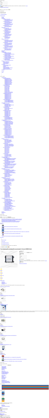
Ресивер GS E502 (7, 90)
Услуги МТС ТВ (5, 36)
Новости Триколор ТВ (6, 61)
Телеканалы (3, 18)
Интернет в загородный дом (8, 174)
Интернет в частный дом (8, 175)
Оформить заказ (8, 417)
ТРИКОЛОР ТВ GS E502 (8, 83)
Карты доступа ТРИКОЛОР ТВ (9, 205)
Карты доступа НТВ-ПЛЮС (8, 207)
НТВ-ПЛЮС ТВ (4, 367)
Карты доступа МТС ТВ (8, 210)
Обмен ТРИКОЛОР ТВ (6, 157)
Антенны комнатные (7, 184)
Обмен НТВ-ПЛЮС (6, 160)
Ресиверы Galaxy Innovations (8, 197)
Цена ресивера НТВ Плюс (8, 43)
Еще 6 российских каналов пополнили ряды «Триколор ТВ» (10, 226)
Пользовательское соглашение (6, 406)
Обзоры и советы (4, 377)
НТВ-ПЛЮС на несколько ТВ (7, 110)
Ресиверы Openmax (7, 194)
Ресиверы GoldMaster (7, 193)
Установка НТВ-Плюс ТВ (5, 372)
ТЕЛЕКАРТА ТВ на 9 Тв (8, 134)
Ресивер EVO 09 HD (7, 127)
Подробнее (1, 314)
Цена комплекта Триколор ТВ (9, 40)
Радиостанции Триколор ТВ (8, 20)
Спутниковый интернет (6, 169)
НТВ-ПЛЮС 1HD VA (8, 104)
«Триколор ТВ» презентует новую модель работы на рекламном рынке (11, 233)
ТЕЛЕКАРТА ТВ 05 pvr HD (8, 121)
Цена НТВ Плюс (5, 42)
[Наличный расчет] (3, 400)
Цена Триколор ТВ (5, 39)
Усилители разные (7, 189)
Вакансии (4, 66)
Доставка (3, 51)
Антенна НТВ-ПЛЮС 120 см (9, 119)
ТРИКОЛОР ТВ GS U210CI (8, 82)
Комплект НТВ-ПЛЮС (6, 103)
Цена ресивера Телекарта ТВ (8, 46)
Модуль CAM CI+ (7, 109)
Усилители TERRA (7, 186)
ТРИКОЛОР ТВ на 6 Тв (8, 96)
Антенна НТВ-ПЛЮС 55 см (8, 117)
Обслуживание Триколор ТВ (7, 52)
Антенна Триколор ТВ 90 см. (4, 304)
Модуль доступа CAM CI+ (8, 128)
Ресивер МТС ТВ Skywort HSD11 (9, 144)
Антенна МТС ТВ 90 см (8, 155)
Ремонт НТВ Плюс (7, 32)
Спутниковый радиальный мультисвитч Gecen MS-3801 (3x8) (8, 335)
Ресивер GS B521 (7, 88)
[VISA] (3, 392)
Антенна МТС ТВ (5, 153)
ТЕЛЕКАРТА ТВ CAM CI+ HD (9, 122)
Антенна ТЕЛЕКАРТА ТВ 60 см (9, 136)
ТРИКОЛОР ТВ (4, 77)
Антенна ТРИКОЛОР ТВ (6, 99)
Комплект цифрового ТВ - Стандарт (9, 179)
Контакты (3, 69)
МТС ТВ (3, 138)
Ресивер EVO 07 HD (7, 126)
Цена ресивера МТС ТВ (8, 49)
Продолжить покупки (3, 417)
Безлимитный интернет (6, 173)
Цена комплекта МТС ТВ (8, 48)
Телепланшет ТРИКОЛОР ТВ (9, 203)
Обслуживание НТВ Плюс (6, 54)
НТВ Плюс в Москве (7, 55)
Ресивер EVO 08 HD (7, 125)
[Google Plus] (9, 246)
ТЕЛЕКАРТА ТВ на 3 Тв (8, 130)
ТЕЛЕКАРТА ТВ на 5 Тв (8, 131)
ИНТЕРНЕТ (3, 168)
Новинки (3, 211)
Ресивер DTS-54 (7, 85)
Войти (1, 410)
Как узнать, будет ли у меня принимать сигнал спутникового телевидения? (12, 219)
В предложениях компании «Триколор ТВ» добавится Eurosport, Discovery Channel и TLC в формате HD (15, 231)
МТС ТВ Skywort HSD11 (8, 140)
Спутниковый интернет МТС (9, 171)
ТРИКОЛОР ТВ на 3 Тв (8, 94)
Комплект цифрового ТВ (6, 178)
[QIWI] (3, 397)
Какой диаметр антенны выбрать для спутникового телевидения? (10, 221)
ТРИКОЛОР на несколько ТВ (7, 93)
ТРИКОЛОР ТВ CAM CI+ (8, 79)
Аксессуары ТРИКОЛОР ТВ (7, 202)
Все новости (2, 237)
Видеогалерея (3, 378)
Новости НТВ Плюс (6, 62)
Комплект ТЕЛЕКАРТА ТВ (7, 120)
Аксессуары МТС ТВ (6, 209)
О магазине (3, 64)
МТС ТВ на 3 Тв (7, 148)
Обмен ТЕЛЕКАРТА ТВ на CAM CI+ (10, 165)
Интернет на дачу (7, 176)
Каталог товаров (4, 366)
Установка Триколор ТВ (8, 28)
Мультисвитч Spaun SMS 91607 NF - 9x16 (5, 344)
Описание (3, 281)
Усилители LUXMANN (8, 188)
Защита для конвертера (8, 201)
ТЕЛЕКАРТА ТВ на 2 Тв (8, 129)
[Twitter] (6, 246)
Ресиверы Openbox (7, 195)
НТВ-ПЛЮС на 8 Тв (7, 115)
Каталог (3, 17)
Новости (3, 376)
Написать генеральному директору (8, 67)
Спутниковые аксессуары (6, 198)
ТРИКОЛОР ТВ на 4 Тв (8, 95)
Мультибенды (6, 191)
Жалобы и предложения (6, 68)
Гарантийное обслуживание (5, 381)
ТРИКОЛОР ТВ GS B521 (8, 81)
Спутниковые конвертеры (8, 199)
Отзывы (3, 283)
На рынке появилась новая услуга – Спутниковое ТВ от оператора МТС (11, 357)
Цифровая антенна (5, 181)
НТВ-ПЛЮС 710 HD (7, 105)
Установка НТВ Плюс (8, 31)
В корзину (28, 252)
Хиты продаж (3, 212)
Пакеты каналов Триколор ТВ (9, 19)
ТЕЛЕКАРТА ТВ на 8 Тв (8, 133)
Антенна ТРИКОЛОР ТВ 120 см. (9, 102)
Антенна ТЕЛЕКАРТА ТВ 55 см (9, 135)
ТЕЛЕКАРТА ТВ (4, 368)
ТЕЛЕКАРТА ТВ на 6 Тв (8, 132)
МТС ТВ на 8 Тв (7, 152)
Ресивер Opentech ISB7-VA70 (9, 108)
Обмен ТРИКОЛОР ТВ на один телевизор (10, 158)
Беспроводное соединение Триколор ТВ (10, 206)
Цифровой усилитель (6, 185)
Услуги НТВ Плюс (5, 30)
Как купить (3, 50)
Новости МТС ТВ (5, 63)
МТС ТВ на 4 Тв (7, 149)
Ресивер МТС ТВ (5, 143)
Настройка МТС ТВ (7, 37)
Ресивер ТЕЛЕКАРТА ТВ (6, 124)
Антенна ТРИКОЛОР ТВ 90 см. (9, 101)
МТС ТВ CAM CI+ (7, 142)
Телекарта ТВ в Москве (8, 57)
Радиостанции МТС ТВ (8, 26)
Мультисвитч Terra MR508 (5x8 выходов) (5, 317)
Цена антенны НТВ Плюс (8, 44)
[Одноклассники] (7, 246)
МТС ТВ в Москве (7, 59)
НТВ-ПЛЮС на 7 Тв (7, 114)
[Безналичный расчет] (3, 401)
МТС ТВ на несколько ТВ (6, 147)
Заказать (2, 6)
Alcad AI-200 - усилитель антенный (5, 286)
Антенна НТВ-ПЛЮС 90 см (8, 118)
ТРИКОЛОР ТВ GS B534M (8, 80)
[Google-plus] (2, 388)
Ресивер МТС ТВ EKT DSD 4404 (9, 145)
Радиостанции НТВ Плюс (8, 22)
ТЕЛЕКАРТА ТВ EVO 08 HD (9, 123)
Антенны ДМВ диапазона (8, 183)
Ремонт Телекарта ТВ (8, 35)
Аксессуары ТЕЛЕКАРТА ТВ (7, 208)
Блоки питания (7, 190)
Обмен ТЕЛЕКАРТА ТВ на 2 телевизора (10, 164)
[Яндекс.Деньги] (3, 396)
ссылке (46, 260)
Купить (20, 261)
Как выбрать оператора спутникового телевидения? (8, 220)
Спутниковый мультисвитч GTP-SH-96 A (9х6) (6, 326)
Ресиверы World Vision (8, 192)
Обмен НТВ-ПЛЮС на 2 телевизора (9, 161)
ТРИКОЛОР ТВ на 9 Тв (8, 98)
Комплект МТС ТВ (5, 139)
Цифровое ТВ (3, 177)
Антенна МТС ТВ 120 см (8, 156)
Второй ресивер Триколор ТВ (9, 92)
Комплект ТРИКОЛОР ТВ (6, 78)
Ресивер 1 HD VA (7, 107)
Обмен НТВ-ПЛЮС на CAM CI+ (9, 162)
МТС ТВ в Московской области (9, 60)
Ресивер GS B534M (7, 86)
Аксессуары (3, 282)
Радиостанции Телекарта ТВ (8, 24)
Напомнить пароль (2, 411)
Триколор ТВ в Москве (8, 53)
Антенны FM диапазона (8, 182)
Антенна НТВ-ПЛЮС (6, 116)
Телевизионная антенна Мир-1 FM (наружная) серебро (7, 295)
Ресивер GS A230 (7, 91)
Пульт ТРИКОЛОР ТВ (8, 204)
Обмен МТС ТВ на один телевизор (9, 166)
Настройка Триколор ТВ (8, 29)
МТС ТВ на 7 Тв (7, 151)
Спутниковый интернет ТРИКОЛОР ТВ (10, 170)
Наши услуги (3, 27)
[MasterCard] (3, 393)
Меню (2, 72)
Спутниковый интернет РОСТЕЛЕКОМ (10, 172)
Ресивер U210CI (7, 89)
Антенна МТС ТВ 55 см (8, 154)
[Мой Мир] (8, 246)
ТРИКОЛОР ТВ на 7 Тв (8, 97)
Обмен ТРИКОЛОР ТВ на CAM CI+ (9, 159)
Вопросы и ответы (5, 65)
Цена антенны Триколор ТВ (8, 41)
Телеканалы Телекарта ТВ (6, 23)
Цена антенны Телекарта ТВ (8, 47)
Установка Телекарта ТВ (8, 34)
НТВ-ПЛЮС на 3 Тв (7, 111)
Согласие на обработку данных (6, 382)
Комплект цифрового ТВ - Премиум (9, 180)
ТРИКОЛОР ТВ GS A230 (8, 84)
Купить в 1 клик (21, 253)
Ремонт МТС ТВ (7, 38)
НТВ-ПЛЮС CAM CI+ (8, 106)
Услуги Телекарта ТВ (6, 33)
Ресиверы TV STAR (7, 196)
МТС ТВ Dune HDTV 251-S (8, 141)
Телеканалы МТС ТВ (6, 25)
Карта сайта (3, 405)
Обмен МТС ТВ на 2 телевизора (9, 167)
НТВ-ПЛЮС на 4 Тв (7, 112)
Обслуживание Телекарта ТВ (7, 56)
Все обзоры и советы (3, 354)
